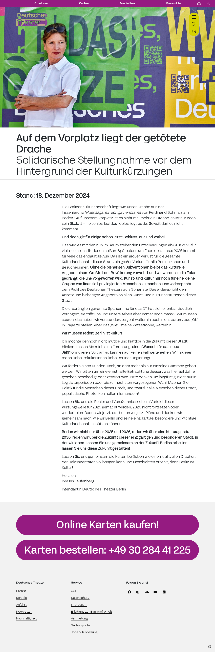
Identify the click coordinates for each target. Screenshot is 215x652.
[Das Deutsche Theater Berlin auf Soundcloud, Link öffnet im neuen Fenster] (146, 592)
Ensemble (173, 3)
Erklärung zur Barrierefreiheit (91, 611)
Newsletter (24, 611)
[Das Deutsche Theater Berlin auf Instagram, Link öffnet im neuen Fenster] (138, 592)
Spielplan (41, 3)
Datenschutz (80, 598)
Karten (84, 3)
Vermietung (79, 618)
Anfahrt (21, 605)
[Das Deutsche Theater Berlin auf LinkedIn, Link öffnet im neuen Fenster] (164, 592)
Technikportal (81, 625)
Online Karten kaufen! (107, 525)
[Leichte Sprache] (199, 3)
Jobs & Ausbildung (84, 632)
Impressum (79, 605)
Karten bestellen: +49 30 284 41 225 (108, 550)
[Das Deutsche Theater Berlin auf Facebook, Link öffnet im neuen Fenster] (129, 592)
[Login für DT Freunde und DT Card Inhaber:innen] (208, 3)
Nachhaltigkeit (26, 618)
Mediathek (127, 3)
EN (193, 31)
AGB (74, 591)
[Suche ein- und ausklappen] (194, 24)
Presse (21, 591)
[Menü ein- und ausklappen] (194, 16)
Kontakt (21, 598)
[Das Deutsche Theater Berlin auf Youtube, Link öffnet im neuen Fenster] (155, 592)
